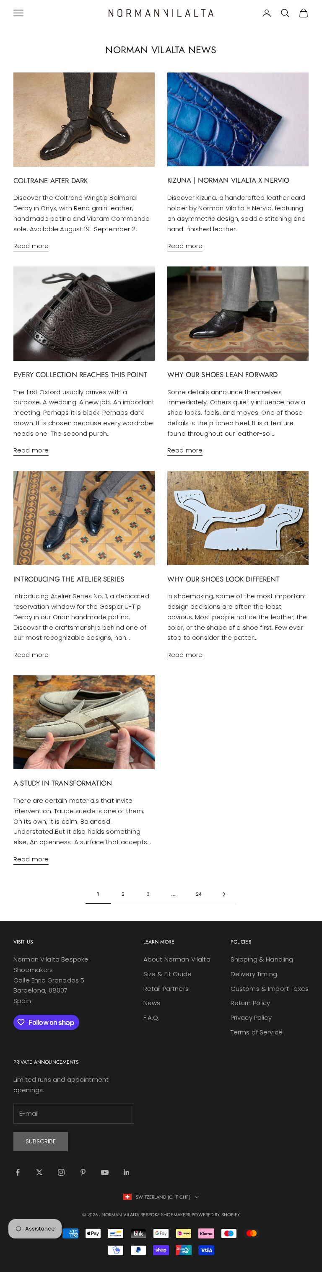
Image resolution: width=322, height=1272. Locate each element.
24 (199, 894)
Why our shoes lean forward (222, 375)
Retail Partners (166, 988)
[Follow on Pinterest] (83, 1172)
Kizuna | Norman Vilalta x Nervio (228, 180)
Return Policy (250, 1002)
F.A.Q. (151, 1017)
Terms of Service (257, 1032)
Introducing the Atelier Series (68, 579)
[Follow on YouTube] (105, 1172)
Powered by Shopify (216, 1214)
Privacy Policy (251, 1017)
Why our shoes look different (223, 579)
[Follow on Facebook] (17, 1172)
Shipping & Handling (262, 959)
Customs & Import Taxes (270, 988)
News (152, 1002)
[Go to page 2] (223, 894)
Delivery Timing (254, 974)
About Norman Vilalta (176, 959)
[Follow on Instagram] (61, 1172)
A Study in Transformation (62, 783)
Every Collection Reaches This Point (80, 375)
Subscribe (41, 1141)
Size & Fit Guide (167, 974)
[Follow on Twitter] (39, 1172)
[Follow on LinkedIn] (126, 1172)
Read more (31, 245)
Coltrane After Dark (50, 181)
